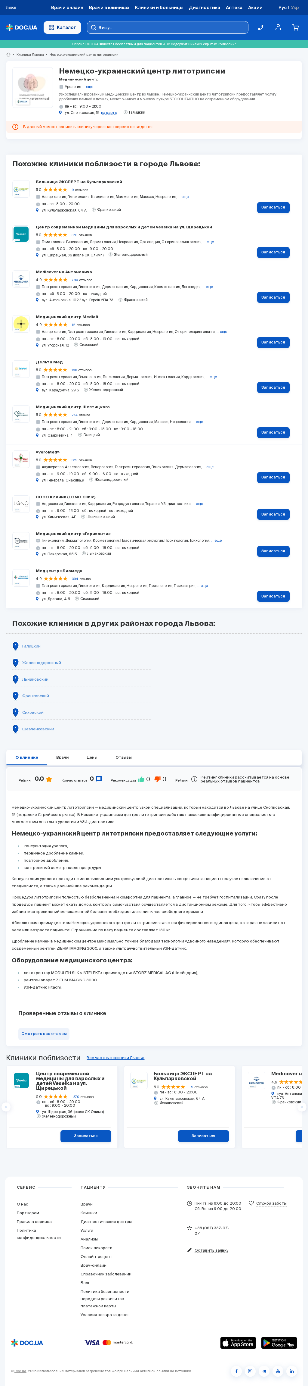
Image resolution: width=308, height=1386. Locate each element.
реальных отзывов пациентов (230, 781)
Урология (73, 87)
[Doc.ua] (21, 27)
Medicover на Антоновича (64, 272)
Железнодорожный (41, 662)
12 (73, 325)
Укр (295, 7)
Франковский (35, 696)
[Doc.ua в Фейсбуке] (236, 1371)
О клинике (26, 758)
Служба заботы (271, 1203)
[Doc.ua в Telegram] (264, 1371)
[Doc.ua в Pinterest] (291, 1371)
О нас (22, 1204)
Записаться (273, 207)
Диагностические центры (106, 1221)
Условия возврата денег (105, 1314)
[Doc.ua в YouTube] (278, 1371)
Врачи (62, 758)
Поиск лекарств (96, 1248)
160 (74, 370)
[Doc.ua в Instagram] (250, 1371)
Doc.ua (20, 1371)
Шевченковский (38, 729)
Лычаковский (35, 679)
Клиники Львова (27, 54)
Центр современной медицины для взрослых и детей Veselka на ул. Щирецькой (124, 227)
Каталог (66, 27)
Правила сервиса (34, 1221)
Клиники (89, 1213)
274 (75, 415)
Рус (283, 7)
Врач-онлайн (93, 1265)
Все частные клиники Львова (115, 1058)
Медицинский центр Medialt (67, 317)
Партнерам (28, 1213)
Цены (92, 758)
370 (74, 235)
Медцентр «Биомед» (59, 571)
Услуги (87, 1230)
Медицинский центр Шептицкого (73, 407)
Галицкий (31, 646)
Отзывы (124, 758)
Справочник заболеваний (106, 1274)
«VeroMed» (48, 452)
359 (74, 460)
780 (75, 280)
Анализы (89, 1239)
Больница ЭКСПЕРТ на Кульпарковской (79, 182)
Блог (85, 1283)
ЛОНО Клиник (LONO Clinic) (66, 497)
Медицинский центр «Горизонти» (73, 534)
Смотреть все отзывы (44, 1034)
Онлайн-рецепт (96, 1256)
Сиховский (33, 712)
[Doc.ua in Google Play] (279, 1343)
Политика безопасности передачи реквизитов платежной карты (105, 1298)
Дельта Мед (49, 362)
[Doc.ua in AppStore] (238, 1343)
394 (75, 579)
